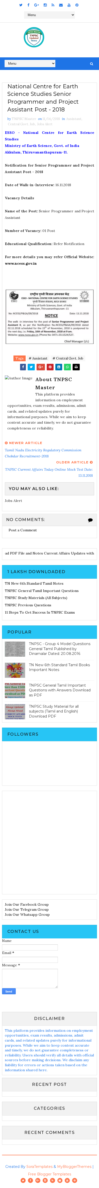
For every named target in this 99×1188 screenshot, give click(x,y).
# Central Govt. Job (68, 358)
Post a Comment (23, 530)
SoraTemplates (39, 1166)
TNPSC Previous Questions (28, 605)
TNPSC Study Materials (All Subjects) (36, 598)
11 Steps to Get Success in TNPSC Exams (40, 612)
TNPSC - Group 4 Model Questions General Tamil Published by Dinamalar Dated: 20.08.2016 (59, 649)
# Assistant (38, 358)
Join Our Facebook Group (27, 904)
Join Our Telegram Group (27, 909)
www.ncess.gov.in (21, 263)
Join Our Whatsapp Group (27, 914)
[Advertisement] (49, 843)
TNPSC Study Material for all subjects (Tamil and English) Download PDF (54, 711)
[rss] (53, 5)
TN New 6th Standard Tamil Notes (34, 583)
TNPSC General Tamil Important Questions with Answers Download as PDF (60, 690)
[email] (61, 5)
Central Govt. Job (21, 124)
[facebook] (28, 5)
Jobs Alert (45, 124)
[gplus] (36, 5)
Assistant (73, 119)
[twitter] (21, 5)
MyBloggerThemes (74, 1166)
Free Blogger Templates (49, 1174)
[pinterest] (77, 5)
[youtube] (69, 5)
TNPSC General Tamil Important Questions (42, 590)
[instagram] (45, 5)
